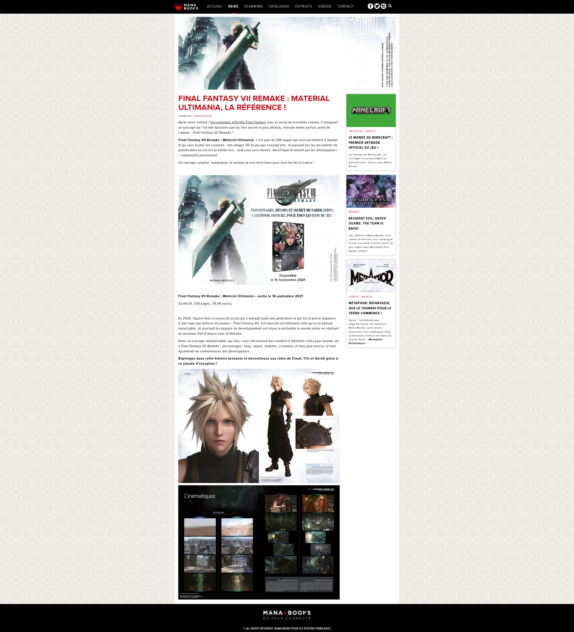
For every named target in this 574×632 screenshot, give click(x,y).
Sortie (208, 115)
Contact (345, 6)
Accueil (214, 6)
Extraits (303, 6)
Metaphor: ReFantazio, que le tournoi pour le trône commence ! (370, 308)
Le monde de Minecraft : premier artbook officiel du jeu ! (371, 142)
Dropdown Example (390, 6)
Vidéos (325, 6)
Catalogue (279, 6)
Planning (253, 6)
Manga (354, 211)
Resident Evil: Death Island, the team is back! (367, 223)
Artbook (198, 115)
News (233, 6)
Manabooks (186, 6)
